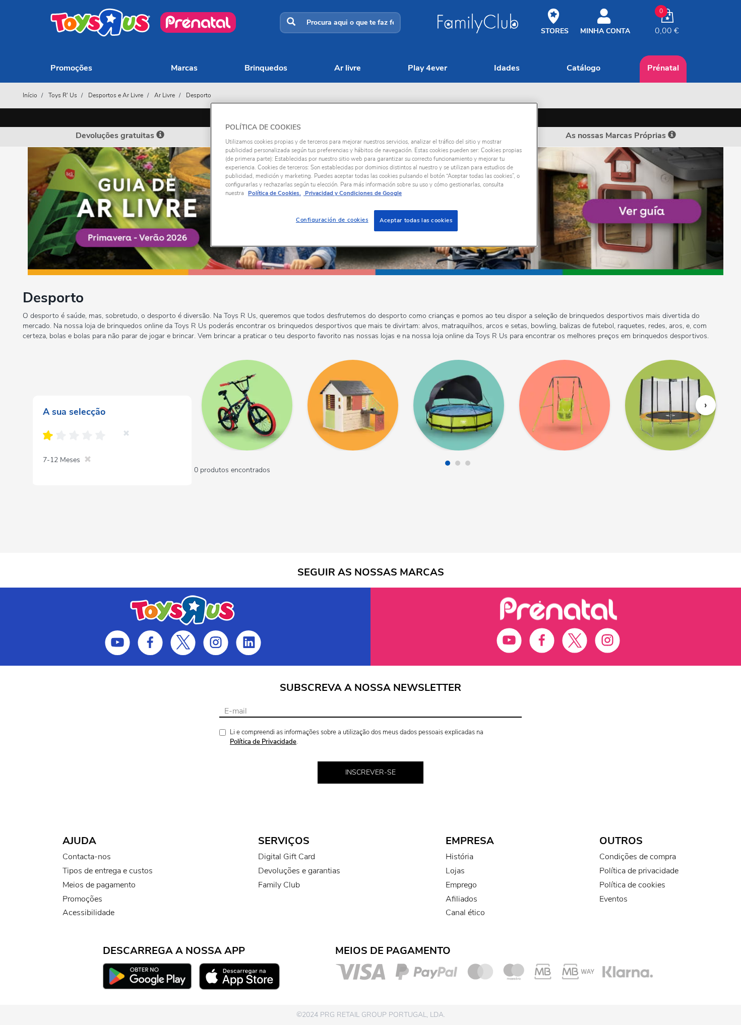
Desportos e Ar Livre (115, 95)
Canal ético (465, 912)
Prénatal (663, 68)
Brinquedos (265, 68)
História (459, 856)
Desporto (198, 95)
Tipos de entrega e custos (108, 870)
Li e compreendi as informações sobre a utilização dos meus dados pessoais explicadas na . (356, 737)
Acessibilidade (88, 912)
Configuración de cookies (332, 220)
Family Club (279, 884)
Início (30, 95)
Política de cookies (632, 884)
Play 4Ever (427, 68)
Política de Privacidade (263, 741)
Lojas (455, 870)
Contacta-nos (87, 856)
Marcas (184, 68)
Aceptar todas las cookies (416, 220)
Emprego (461, 884)
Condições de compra (637, 856)
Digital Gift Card (286, 856)
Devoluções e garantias (299, 870)
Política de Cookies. (274, 193)
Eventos (613, 899)
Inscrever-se (370, 772)
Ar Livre (347, 68)
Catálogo (583, 68)
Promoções (71, 68)
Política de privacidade (638, 870)
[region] (374, 174)
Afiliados (461, 899)
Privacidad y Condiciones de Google (352, 193)
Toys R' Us (62, 95)
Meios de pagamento (99, 884)
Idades (507, 68)
